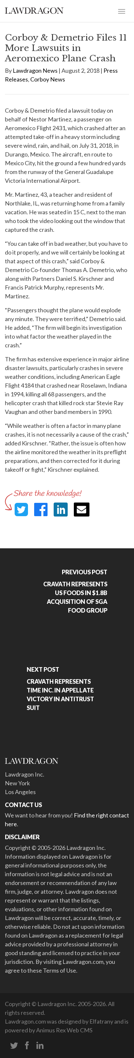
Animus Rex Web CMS (64, 1030)
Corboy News (47, 79)
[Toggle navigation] (121, 10)
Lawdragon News (35, 70)
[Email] (81, 510)
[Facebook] (27, 1046)
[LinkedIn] (40, 1046)
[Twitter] (14, 1046)
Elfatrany (101, 1021)
